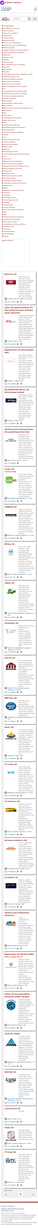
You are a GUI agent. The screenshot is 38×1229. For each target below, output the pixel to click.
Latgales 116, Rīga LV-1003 (15, 381)
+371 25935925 (11, 617)
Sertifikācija (6, 195)
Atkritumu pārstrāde (9, 47)
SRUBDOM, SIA (11, 507)
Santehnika (6, 192)
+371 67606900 (11, 795)
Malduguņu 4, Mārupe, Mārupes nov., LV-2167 (20, 792)
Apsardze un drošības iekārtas (12, 43)
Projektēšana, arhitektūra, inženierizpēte (14, 183)
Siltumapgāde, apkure (9, 197)
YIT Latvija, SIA (11, 764)
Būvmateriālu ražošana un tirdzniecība (14, 64)
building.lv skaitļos (13, 3)
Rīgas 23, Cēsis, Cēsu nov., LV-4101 (17, 460)
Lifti (4, 156)
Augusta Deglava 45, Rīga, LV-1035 (17, 945)
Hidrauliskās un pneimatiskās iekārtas (14, 127)
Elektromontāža (7, 105)
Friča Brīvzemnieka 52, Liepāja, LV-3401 (18, 868)
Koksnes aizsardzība (9, 142)
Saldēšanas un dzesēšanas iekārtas (13, 190)
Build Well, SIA (10, 1072)
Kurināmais (6, 149)
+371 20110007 (11, 301)
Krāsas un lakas (7, 147)
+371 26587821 (11, 834)
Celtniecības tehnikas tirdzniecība (13, 79)
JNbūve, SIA (9, 583)
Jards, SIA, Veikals (12, 1034)
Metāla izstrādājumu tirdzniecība (12, 168)
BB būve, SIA (10, 544)
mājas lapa (21, 302)
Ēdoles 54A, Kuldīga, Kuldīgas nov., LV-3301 (20, 498)
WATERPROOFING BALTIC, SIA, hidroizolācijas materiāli (17, 391)
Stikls (5, 212)
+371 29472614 (11, 721)
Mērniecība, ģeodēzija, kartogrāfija (13, 163)
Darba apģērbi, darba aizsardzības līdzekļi (15, 91)
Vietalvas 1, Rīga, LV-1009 (15, 341)
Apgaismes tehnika (8, 40)
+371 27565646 (11, 1146)
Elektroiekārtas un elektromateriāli (13, 103)
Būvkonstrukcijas (8, 62)
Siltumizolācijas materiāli (10, 200)
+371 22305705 (11, 652)
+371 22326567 (11, 501)
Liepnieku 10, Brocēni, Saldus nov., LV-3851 (20, 299)
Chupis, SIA (9, 1128)
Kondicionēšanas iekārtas (10, 144)
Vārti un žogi (7, 229)
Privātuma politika (7, 1210)
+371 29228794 (11, 1066)
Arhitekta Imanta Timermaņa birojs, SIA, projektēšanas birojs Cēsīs (19, 430)
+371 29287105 (11, 1122)
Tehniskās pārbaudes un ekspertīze (13, 217)
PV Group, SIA (10, 1152)
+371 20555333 (11, 384)
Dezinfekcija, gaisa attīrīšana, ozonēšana (15, 93)
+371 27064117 (11, 988)
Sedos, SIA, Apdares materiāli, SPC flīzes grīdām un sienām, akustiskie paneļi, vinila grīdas (19, 310)
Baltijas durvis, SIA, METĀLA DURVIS (19, 954)
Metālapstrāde (7, 171)
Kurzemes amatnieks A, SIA (16, 840)
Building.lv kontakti (7, 1206)
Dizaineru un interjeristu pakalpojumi (13, 96)
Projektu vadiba (7, 185)
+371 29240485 (11, 538)
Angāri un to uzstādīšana (10, 33)
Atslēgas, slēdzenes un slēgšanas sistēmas (15, 50)
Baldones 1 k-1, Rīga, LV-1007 (16, 1182)
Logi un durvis (7, 159)
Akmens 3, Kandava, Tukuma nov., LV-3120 (19, 831)
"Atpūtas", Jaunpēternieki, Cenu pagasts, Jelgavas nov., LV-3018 (19, 648)
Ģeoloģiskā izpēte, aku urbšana (12, 118)
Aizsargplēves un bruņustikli (11, 28)
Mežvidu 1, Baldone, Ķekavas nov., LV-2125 (19, 574)
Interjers (5, 134)
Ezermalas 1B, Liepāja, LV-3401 (16, 904)
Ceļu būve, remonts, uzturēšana (12, 84)
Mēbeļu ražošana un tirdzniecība (12, 161)
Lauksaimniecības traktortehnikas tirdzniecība (16, 154)
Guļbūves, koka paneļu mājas (11, 125)
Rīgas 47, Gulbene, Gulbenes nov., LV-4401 (19, 1143)
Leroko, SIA (9, 469)
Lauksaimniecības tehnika (10, 151)
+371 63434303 (11, 871)
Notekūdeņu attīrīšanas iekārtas (12, 180)
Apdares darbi (7, 35)
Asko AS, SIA (10, 658)
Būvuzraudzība (7, 69)
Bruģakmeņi (6, 55)
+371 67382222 (11, 1028)
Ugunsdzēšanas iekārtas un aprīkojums (14, 224)
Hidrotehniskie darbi (9, 130)
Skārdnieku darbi (8, 205)
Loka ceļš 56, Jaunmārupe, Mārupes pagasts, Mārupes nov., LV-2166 (20, 1099)
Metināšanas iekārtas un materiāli (12, 176)
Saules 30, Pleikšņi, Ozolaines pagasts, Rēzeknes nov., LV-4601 (19, 689)
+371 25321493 (11, 1185)
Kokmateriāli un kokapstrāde (11, 139)
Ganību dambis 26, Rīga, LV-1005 (17, 1025)
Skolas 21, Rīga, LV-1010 (14, 1119)
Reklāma (5, 188)
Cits (4, 88)
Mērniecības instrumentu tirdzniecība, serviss (16, 166)
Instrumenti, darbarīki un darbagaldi (13, 132)
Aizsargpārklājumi (8, 26)
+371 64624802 (11, 692)
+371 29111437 (11, 577)
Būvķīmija (6, 59)
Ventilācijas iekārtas (9, 231)
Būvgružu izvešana (8, 57)
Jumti (5, 137)
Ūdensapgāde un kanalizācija (11, 219)
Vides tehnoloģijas (8, 234)
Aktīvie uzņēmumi (6, 9)
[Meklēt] (29, 19)
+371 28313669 (11, 907)
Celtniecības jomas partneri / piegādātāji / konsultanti (18, 74)
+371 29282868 (11, 463)
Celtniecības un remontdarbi (11, 81)
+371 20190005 (11, 344)
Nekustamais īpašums (9, 178)
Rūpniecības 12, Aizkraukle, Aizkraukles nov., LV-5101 (21, 1063)
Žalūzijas (5, 236)
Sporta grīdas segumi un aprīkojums (13, 209)
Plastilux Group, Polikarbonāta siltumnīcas (17, 914)
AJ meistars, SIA (11, 877)
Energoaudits (7, 110)
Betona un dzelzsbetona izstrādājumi (14, 52)
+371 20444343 (11, 423)
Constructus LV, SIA (12, 1109)
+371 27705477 (11, 1102)
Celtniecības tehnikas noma (11, 76)
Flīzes (5, 113)
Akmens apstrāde (8, 31)
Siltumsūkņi (6, 202)
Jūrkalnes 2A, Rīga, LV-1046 (15, 755)
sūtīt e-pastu (18, 302)
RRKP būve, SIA (11, 698)
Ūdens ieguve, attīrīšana (10, 221)
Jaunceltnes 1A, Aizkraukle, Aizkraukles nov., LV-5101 (21, 718)
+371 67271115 (11, 948)
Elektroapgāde (7, 101)
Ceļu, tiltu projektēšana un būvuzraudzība (15, 86)
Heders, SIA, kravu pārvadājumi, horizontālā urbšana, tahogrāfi (17, 995)
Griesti (5, 122)
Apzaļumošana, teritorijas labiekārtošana (15, 45)
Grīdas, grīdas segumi (9, 120)
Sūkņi (5, 214)
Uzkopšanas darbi (8, 226)
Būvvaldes (6, 72)
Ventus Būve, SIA (11, 623)
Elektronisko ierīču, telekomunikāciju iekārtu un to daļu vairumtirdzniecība (18, 108)
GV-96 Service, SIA (12, 801)
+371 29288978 (11, 758)
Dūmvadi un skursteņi (9, 98)
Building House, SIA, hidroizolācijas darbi (19, 351)
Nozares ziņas (5, 10)
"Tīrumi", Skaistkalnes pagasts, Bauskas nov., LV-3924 (21, 614)
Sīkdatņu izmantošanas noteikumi (12, 1209)
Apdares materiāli (8, 38)
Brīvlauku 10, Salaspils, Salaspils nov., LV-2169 (20, 535)
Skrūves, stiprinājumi (9, 207)
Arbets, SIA (9, 727)
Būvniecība (6, 67)
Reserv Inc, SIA (11, 274)
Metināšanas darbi (8, 173)
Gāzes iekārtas (7, 115)
